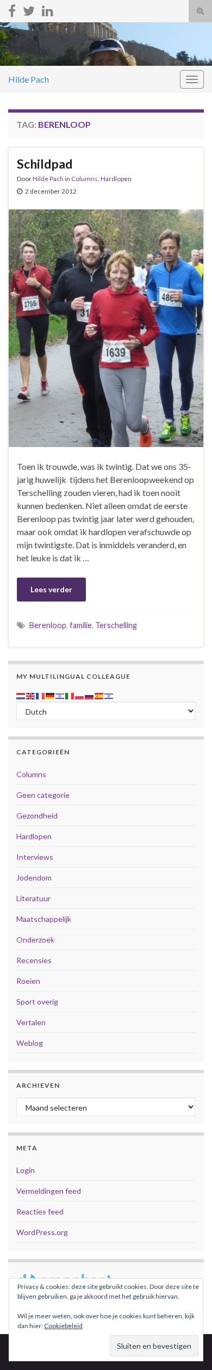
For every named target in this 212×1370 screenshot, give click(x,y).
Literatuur (33, 898)
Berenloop (47, 625)
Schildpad (44, 163)
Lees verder (51, 589)
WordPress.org (42, 1232)
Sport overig (37, 1001)
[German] (50, 695)
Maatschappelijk (43, 918)
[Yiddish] (109, 695)
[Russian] (90, 695)
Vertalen (31, 1022)
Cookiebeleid (63, 1326)
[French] (41, 695)
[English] (31, 695)
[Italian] (70, 695)
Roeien (28, 980)
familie (81, 625)
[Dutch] (21, 695)
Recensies (34, 960)
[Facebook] (12, 9)
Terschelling (116, 625)
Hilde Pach (28, 79)
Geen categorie (43, 794)
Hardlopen (116, 179)
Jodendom (34, 877)
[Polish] (80, 695)
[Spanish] (99, 695)
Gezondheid (37, 815)
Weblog (29, 1042)
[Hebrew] (60, 695)
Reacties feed (40, 1211)
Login (25, 1170)
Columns (84, 179)
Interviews (34, 856)
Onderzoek (35, 939)
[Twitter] (29, 9)
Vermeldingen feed (48, 1190)
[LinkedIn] (47, 9)
